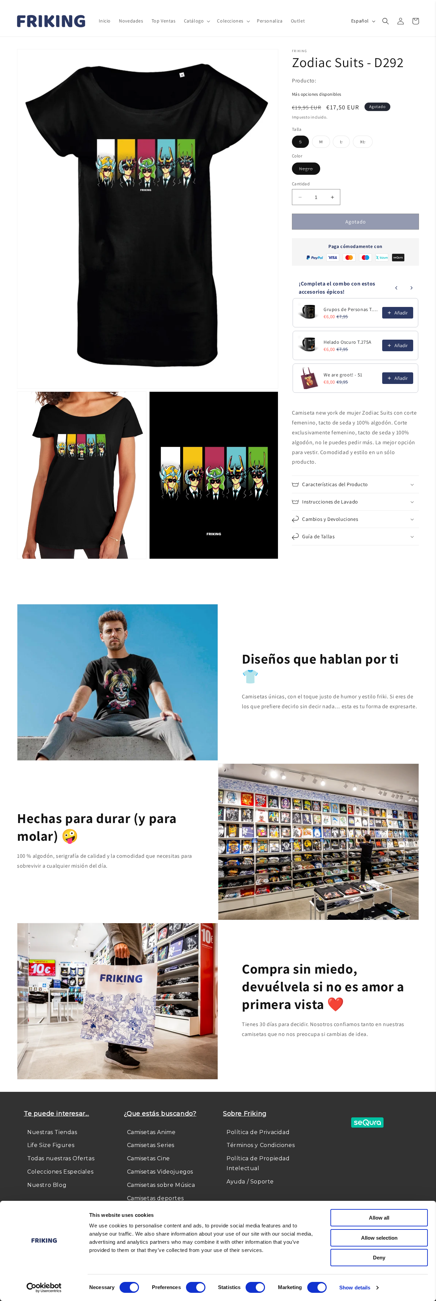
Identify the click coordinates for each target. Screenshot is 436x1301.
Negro (309, 170)
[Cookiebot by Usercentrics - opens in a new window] (44, 1288)
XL (366, 143)
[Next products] (411, 288)
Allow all (379, 1218)
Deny (379, 1257)
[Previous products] (396, 288)
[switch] (195, 1287)
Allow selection (379, 1238)
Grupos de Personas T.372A (351, 309)
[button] (196, 21)
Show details (354, 1287)
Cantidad (301, 184)
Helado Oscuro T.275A (348, 342)
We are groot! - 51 (343, 375)
